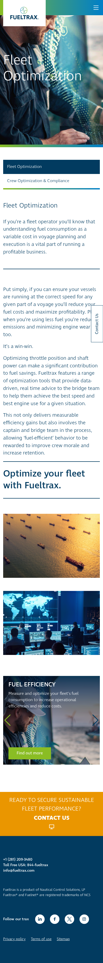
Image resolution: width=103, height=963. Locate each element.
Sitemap (63, 939)
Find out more (30, 753)
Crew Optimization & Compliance (38, 181)
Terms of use (41, 939)
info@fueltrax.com (18, 870)
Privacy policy (14, 939)
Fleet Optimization (24, 167)
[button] (7, 720)
